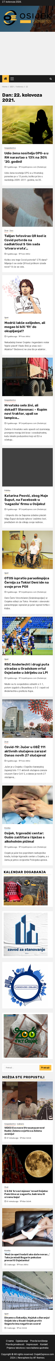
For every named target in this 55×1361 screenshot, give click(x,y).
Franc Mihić (25, 254)
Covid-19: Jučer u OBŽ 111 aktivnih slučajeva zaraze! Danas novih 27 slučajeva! (25, 751)
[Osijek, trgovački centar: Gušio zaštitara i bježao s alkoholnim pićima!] (27, 805)
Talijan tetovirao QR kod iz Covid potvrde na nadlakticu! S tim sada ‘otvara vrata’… (25, 242)
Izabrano (20, 1124)
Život (6, 231)
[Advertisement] (27, 53)
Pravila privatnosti (15, 1344)
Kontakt (44, 1344)
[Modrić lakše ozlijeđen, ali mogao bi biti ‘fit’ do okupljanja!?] (27, 294)
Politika (7, 491)
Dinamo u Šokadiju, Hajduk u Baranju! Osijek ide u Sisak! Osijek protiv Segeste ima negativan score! (27, 1320)
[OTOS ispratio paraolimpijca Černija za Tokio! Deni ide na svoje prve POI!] (27, 550)
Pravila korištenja (39, 1341)
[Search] (51, 79)
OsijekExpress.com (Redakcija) (33, 167)
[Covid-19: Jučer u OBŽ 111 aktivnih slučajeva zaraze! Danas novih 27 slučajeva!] (27, 718)
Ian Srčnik (23, 1328)
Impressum (32, 1344)
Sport (6, 318)
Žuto (11, 231)
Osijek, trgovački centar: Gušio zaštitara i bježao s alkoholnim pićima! (24, 837)
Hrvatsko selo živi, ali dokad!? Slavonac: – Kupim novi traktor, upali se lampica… (25, 411)
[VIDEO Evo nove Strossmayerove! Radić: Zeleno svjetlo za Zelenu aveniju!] (27, 1100)
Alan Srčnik (26, 1138)
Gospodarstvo (10, 148)
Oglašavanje (22, 1341)
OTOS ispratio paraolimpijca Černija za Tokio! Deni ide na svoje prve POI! (26, 582)
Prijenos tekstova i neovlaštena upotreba (27, 1347)
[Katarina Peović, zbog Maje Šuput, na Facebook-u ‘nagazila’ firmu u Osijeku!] (27, 467)
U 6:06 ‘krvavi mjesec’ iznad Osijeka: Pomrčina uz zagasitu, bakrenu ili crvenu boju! (26, 1194)
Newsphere (24, 1357)
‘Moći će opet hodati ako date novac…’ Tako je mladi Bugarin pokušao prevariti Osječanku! (27, 1257)
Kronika (7, 828)
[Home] (5, 79)
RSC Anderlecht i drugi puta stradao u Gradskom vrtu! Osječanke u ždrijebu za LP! (26, 668)
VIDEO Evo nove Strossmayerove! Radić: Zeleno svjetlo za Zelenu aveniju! (24, 1130)
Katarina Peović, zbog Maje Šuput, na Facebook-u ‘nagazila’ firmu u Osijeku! (26, 500)
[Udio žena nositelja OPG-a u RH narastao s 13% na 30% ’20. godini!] (27, 125)
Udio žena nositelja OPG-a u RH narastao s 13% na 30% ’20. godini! (26, 157)
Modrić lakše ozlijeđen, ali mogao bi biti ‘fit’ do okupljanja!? (24, 327)
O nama (10, 1341)
